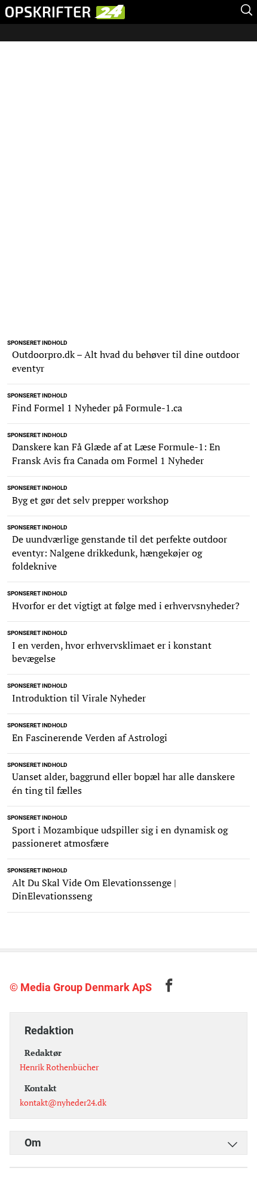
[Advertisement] (128, 200)
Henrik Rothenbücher (59, 1067)
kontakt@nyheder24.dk (63, 1102)
